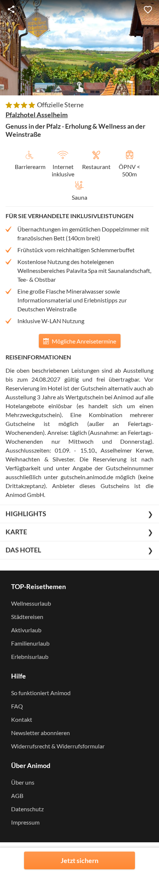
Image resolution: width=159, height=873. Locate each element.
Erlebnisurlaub (29, 656)
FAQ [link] (17, 706)
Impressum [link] (25, 822)
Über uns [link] (22, 782)
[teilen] (11, 9)
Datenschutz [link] (27, 808)
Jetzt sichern (79, 860)
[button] (148, 9)
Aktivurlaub (26, 629)
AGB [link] (17, 795)
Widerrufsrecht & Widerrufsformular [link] (58, 746)
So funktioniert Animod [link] (41, 692)
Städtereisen (27, 616)
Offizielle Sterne (60, 105)
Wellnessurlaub (31, 603)
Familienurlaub (30, 643)
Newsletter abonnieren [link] (40, 732)
